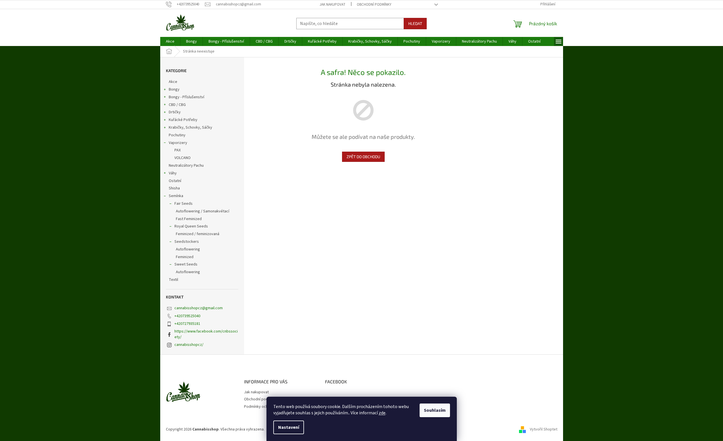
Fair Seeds (183, 203)
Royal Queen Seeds (191, 226)
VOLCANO (182, 158)
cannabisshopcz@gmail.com (198, 308)
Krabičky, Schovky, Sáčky (190, 127)
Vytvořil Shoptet (543, 429)
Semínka (176, 196)
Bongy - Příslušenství (186, 97)
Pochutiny (177, 135)
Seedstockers (186, 241)
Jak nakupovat (332, 4)
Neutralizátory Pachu (186, 165)
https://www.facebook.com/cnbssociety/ (206, 334)
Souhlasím (435, 410)
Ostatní (175, 181)
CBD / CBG (177, 105)
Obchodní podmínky (374, 4)
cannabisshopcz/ (188, 345)
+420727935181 (187, 324)
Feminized (184, 257)
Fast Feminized (189, 219)
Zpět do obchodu (363, 156)
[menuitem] (170, 41)
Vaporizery (178, 143)
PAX (177, 150)
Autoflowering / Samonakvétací (202, 211)
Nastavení (288, 427)
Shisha (174, 188)
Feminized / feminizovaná (197, 234)
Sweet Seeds (185, 264)
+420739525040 (187, 316)
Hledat (415, 23)
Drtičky (175, 112)
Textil (173, 280)
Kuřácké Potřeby (183, 120)
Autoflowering (188, 249)
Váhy (173, 173)
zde (382, 413)
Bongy (174, 89)
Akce (173, 82)
